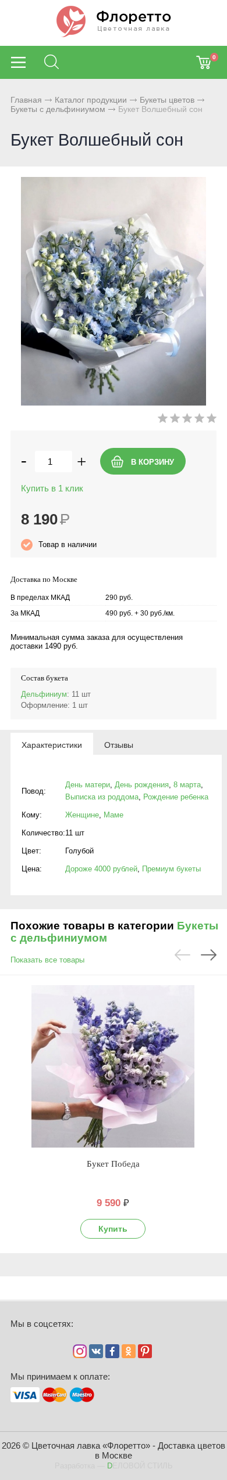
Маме (113, 814)
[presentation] (52, 744)
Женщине (82, 814)
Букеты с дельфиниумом (57, 109)
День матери (87, 784)
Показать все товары (47, 960)
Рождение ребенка (175, 797)
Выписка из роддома (102, 797)
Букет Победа (113, 1163)
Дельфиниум (44, 694)
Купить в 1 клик (52, 488)
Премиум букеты (171, 868)
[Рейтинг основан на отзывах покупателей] (187, 420)
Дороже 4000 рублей (101, 868)
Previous (182, 955)
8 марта (187, 784)
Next (209, 955)
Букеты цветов (167, 99)
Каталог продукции (91, 99)
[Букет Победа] (113, 1066)
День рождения (142, 784)
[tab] (51, 744)
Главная (26, 99)
